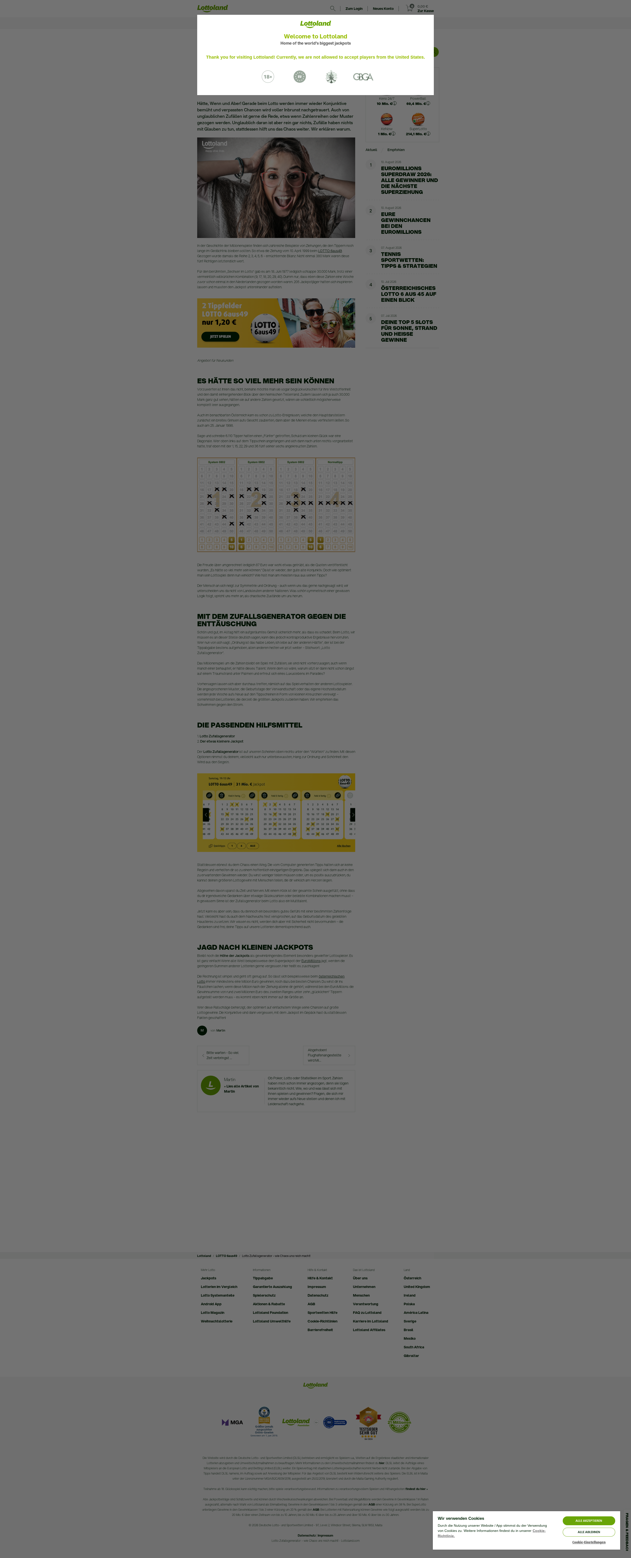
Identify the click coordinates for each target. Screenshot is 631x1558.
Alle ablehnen (589, 1532)
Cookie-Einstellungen (589, 1542)
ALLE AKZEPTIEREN (589, 1521)
